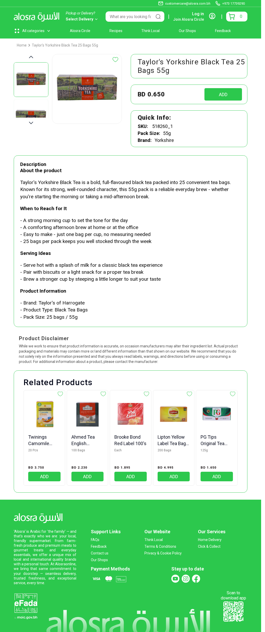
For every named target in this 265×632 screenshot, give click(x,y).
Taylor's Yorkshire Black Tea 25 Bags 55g (65, 45)
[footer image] (26, 605)
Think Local (150, 31)
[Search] (158, 16)
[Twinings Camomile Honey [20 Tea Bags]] (44, 414)
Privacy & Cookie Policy (163, 553)
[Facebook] (196, 579)
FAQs (95, 540)
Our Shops (187, 31)
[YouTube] (175, 579)
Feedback (223, 31)
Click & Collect (209, 546)
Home (22, 45)
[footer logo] (40, 517)
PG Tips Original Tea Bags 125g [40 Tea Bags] (215, 440)
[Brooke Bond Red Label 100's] (130, 414)
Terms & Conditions (160, 546)
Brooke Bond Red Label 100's (130, 440)
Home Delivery (210, 540)
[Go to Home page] (38, 16)
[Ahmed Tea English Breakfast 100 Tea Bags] (87, 414)
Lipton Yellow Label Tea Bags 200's (173, 440)
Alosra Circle (80, 31)
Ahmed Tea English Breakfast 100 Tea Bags (85, 440)
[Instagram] (186, 579)
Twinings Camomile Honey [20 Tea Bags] (42, 440)
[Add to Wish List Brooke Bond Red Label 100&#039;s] (146, 394)
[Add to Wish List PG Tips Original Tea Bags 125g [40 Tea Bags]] (232, 394)
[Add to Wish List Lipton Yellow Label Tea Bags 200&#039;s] (189, 394)
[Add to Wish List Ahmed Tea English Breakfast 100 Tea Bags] (103, 394)
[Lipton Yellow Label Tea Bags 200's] (174, 414)
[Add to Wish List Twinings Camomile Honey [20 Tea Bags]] (60, 394)
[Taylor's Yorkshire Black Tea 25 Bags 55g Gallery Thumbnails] (31, 90)
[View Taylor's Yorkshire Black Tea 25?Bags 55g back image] (31, 116)
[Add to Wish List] (115, 59)
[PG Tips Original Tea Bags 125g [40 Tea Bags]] (217, 414)
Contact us (99, 553)
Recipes (115, 31)
